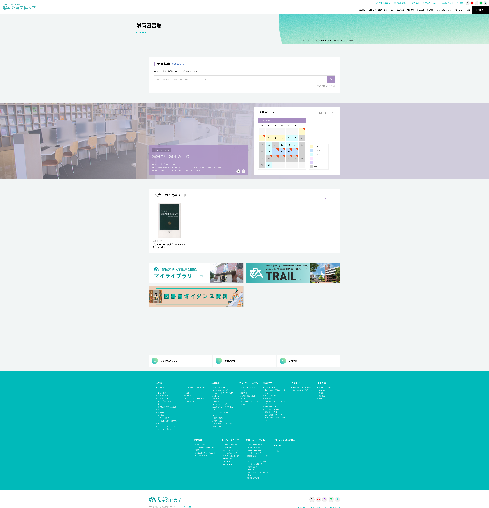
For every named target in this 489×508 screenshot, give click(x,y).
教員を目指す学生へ (255, 447)
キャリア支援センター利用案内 (257, 473)
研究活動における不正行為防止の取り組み (205, 454)
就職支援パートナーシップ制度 (257, 457)
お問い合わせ (447, 3)
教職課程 (322, 393)
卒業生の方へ (384, 3)
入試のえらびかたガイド (221, 390)
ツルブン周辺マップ (231, 456)
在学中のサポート (325, 387)
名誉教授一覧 (163, 398)
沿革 (159, 404)
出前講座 (268, 398)
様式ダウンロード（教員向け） (222, 408)
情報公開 (187, 395)
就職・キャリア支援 (461, 10)
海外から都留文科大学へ (302, 390)
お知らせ (278, 445)
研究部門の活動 (271, 406)
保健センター (228, 458)
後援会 (186, 392)
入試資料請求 (217, 418)
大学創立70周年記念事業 (167, 420)
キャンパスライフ (443, 10)
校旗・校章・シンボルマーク (194, 388)
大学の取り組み (164, 418)
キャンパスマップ (164, 395)
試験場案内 (216, 401)
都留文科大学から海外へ (302, 387)
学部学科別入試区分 (220, 387)
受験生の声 (216, 426)
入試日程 (215, 396)
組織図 (160, 409)
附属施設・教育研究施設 (167, 406)
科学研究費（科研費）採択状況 (205, 448)
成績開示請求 (217, 420)
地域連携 (400, 10)
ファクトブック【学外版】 (194, 398)
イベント (278, 450)
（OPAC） (176, 64)
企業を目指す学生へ (255, 444)
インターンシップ (254, 453)
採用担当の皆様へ (254, 478)
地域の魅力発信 (271, 395)
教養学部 (243, 393)
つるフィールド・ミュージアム (275, 402)
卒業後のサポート (325, 390)
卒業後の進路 (252, 467)
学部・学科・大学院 (386, 10)
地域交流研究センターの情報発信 (275, 418)
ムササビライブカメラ (273, 415)
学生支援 (226, 461)
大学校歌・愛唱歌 (164, 429)
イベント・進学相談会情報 (222, 393)
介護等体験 (323, 398)
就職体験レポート (254, 469)
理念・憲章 (162, 392)
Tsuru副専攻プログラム (249, 401)
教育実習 (322, 396)
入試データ (216, 415)
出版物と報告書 (271, 412)
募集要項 (215, 398)
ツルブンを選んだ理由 (284, 440)
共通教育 (243, 404)
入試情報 (372, 10)
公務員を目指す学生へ (255, 450)
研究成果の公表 (201, 444)
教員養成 (420, 10)
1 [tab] (325, 198)
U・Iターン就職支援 (254, 464)
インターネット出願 (220, 412)
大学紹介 (362, 10)
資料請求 (415, 3)
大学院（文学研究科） (248, 396)
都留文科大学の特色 (165, 401)
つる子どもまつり (272, 387)
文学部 (243, 390)
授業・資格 (227, 447)
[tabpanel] (169, 226)
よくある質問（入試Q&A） (222, 423)
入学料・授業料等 (230, 444)
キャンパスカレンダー (231, 450)
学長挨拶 (161, 387)
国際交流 (410, 10)
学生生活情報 (228, 464)
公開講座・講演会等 (272, 409)
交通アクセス (430, 3)
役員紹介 (161, 412)
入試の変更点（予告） (220, 404)
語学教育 (243, 398)
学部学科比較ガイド (248, 387)
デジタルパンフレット (171, 360)
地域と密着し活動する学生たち (275, 391)
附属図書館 (401, 3)
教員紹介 (161, 415)
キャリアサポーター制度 (256, 461)
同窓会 (160, 423)
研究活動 (430, 10)
